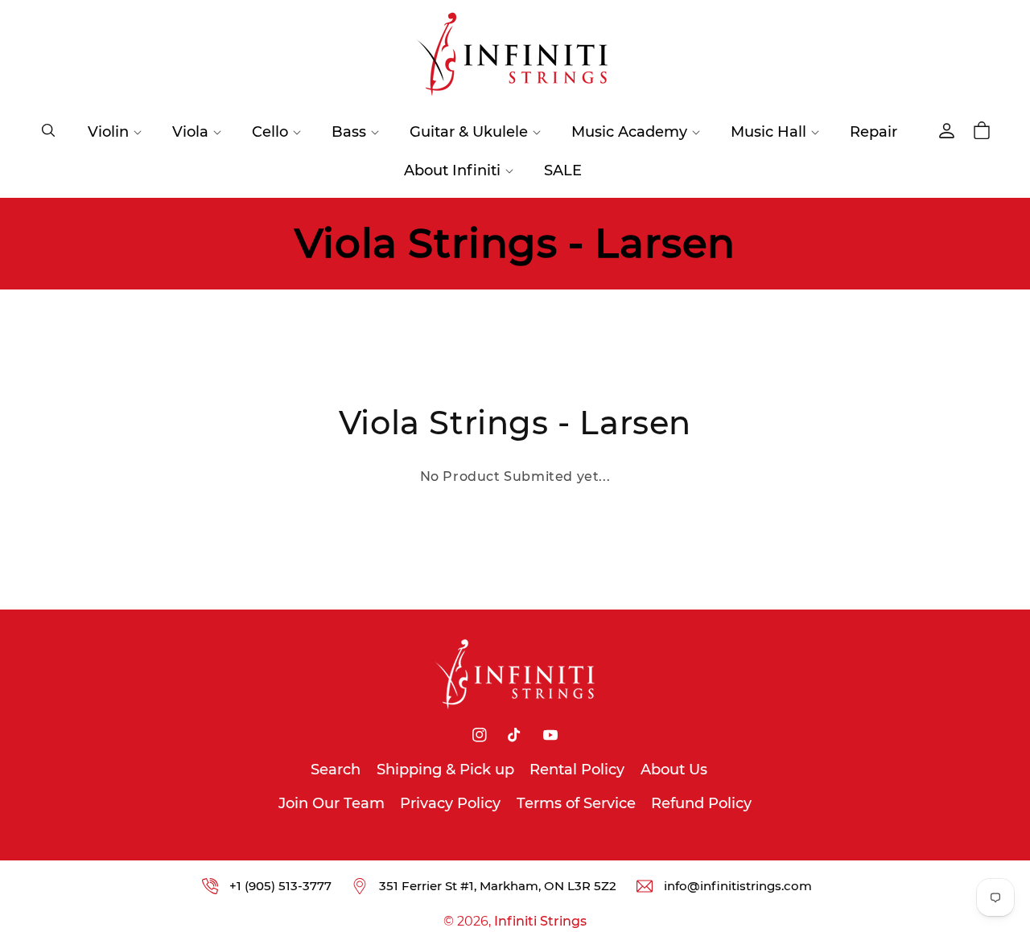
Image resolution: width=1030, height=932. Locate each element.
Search (335, 769)
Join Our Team (331, 803)
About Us (674, 769)
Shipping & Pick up (445, 769)
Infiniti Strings (540, 921)
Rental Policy (576, 769)
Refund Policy (701, 803)
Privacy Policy (450, 803)
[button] (48, 130)
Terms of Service (576, 803)
